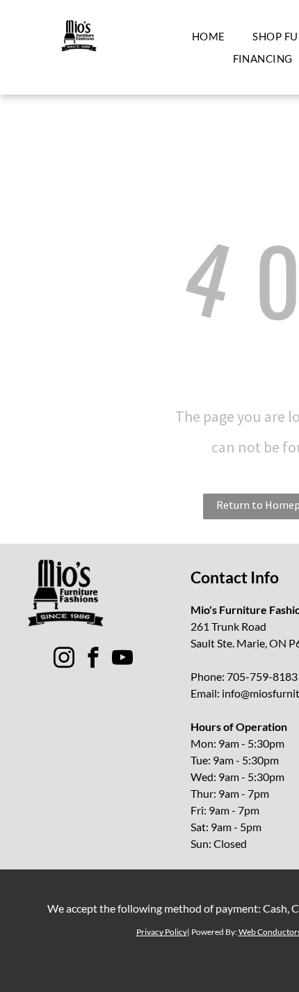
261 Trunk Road (228, 626)
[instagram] (63, 659)
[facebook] (93, 659)
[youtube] (122, 659)
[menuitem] (208, 36)
